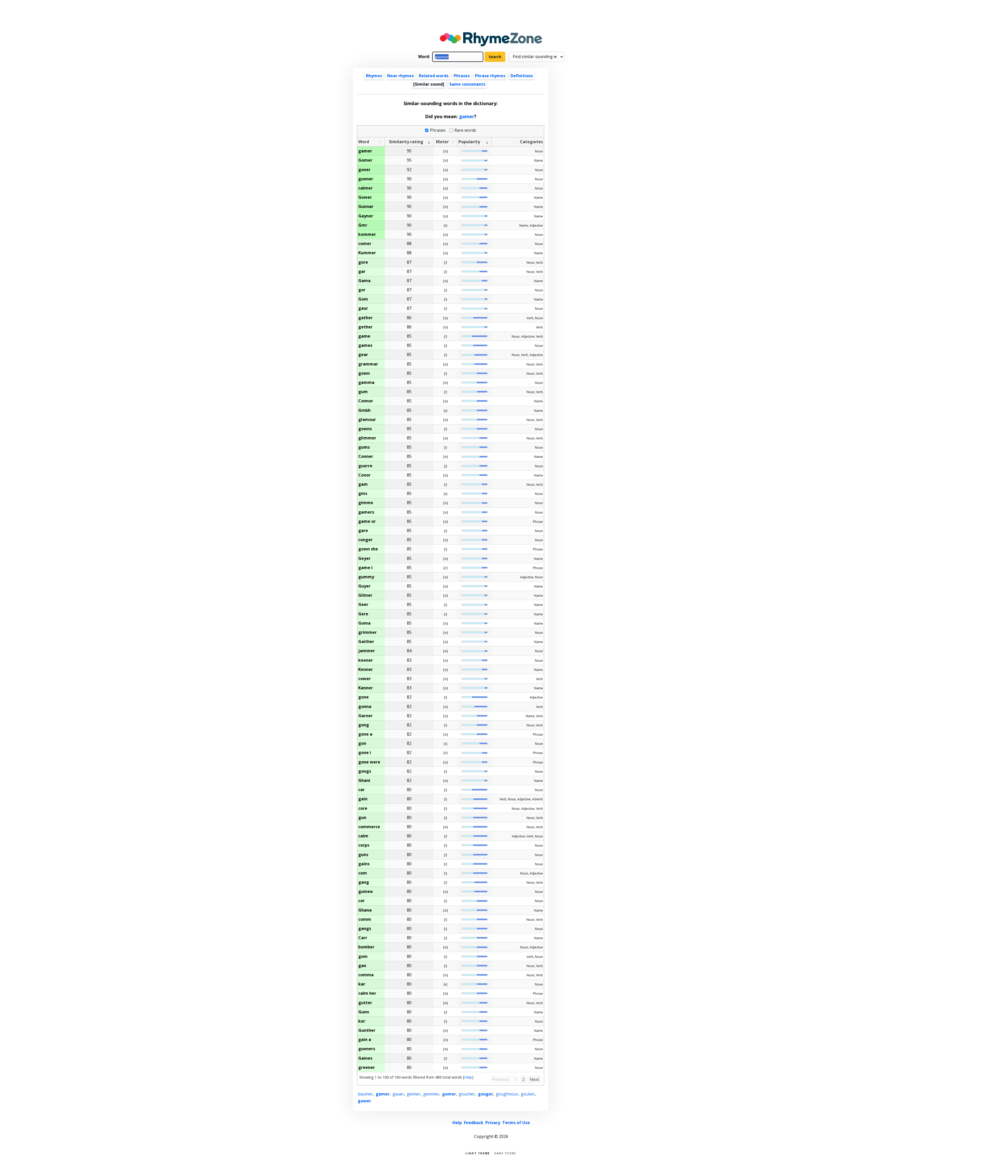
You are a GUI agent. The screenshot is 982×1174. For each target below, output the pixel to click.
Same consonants (467, 84)
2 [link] (523, 1079)
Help (468, 1077)
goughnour (507, 1094)
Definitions (521, 76)
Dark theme (505, 1152)
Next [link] (534, 1079)
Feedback (473, 1122)
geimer (413, 1094)
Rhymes (374, 76)
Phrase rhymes (490, 76)
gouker (528, 1094)
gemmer (431, 1094)
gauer (398, 1094)
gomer (449, 1094)
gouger (485, 1094)
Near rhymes (400, 76)
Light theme (477, 1152)
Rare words (465, 130)
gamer (466, 116)
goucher (467, 1094)
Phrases (462, 76)
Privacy (492, 1122)
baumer (365, 1094)
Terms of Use (516, 1122)
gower (364, 1101)
